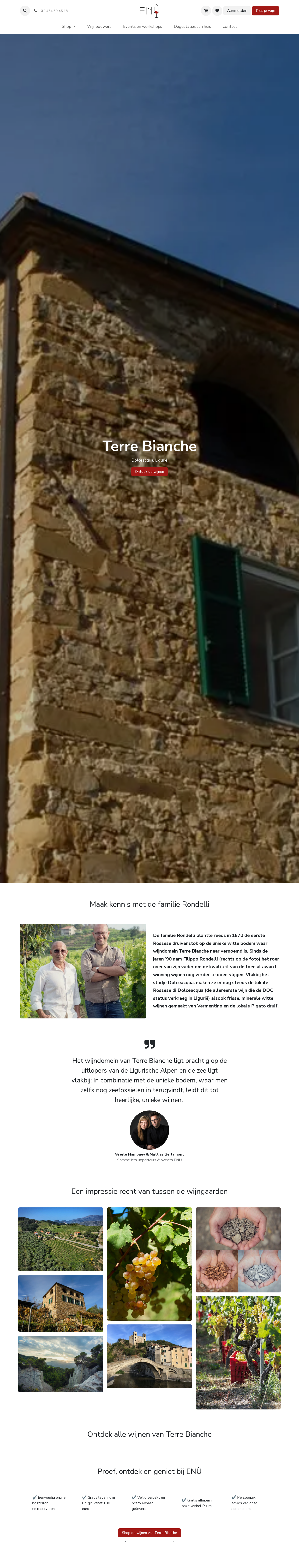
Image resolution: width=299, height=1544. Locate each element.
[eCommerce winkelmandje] (206, 11)
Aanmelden (237, 10)
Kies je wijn (265, 10)
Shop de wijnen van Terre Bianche (149, 1532)
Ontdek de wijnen (149, 471)
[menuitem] (68, 26)
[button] (25, 11)
